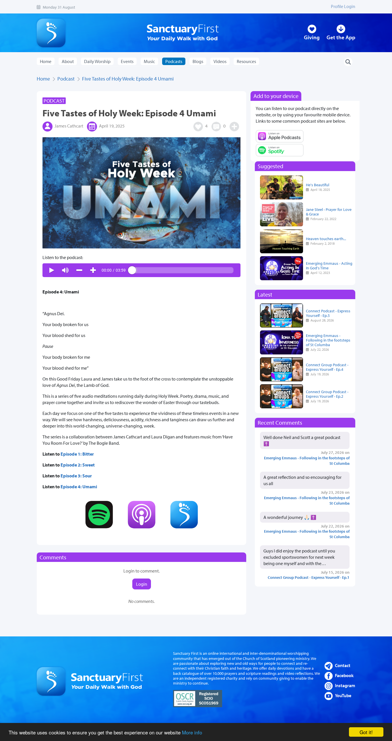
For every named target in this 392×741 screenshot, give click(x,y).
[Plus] (93, 270)
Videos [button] (220, 61)
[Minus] (79, 270)
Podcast (66, 78)
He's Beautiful (317, 184)
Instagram (345, 685)
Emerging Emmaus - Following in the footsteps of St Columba (328, 340)
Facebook (344, 675)
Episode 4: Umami (79, 486)
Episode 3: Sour (76, 476)
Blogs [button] (198, 61)
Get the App (341, 37)
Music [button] (149, 61)
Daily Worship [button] (97, 61)
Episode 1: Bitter (77, 454)
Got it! (366, 732)
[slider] (183, 270)
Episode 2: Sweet (78, 465)
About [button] (68, 61)
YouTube (343, 695)
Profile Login (343, 6)
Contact (342, 665)
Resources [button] (246, 61)
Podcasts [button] (173, 61)
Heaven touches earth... (326, 238)
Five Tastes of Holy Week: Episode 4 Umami (128, 78)
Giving (312, 37)
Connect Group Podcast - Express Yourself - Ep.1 (309, 577)
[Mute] (65, 270)
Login (141, 584)
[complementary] (141, 270)
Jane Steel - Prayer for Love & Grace (329, 212)
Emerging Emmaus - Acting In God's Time (329, 265)
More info (192, 732)
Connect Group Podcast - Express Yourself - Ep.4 (327, 367)
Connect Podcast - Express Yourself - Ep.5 (328, 313)
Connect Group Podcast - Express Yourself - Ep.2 (327, 394)
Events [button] (127, 61)
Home (45, 61)
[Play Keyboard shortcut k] (52, 270)
